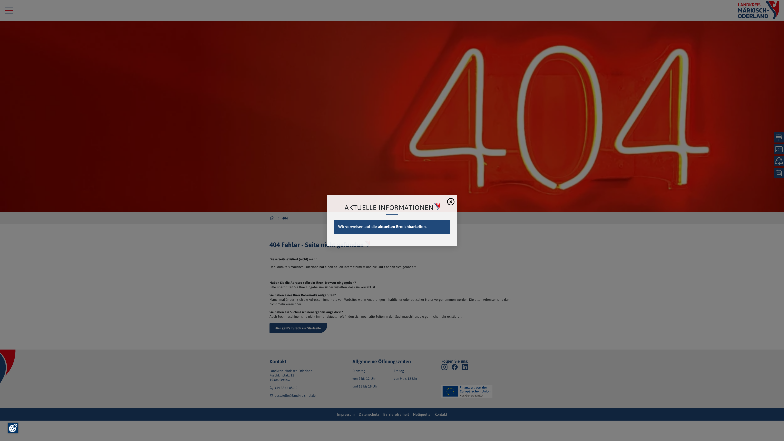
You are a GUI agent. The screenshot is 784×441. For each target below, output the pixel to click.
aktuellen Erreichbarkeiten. (402, 226)
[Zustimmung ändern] (13, 428)
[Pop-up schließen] (450, 201)
